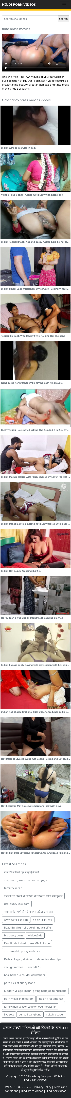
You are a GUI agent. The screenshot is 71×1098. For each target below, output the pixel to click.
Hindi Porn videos (32, 1091)
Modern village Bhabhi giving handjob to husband (35, 991)
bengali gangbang (30, 1014)
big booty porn (13, 935)
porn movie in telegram (19, 999)
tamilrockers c (13, 888)
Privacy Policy (42, 1087)
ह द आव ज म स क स (42, 919)
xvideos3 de (35, 935)
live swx (9, 1014)
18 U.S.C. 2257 (23, 1087)
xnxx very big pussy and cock (22, 951)
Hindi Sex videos (56, 1091)
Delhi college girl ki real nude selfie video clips (32, 959)
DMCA (8, 1087)
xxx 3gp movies (13, 967)
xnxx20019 (34, 967)
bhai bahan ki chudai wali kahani (24, 975)
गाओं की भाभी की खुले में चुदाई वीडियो (21, 872)
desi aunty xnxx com (16, 904)
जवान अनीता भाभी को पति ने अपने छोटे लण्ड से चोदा (28, 912)
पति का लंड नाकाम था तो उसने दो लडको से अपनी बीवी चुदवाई (33, 896)
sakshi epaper (55, 1014)
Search (63, 19)
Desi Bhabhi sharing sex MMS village (27, 943)
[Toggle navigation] (64, 4)
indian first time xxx (50, 999)
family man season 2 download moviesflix (30, 1006)
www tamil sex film (16, 919)
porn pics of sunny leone (19, 983)
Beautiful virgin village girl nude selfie (27, 927)
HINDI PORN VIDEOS (19, 4)
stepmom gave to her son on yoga (25, 880)
